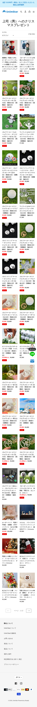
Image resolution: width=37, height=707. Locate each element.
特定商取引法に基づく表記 (13, 659)
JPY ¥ (18, 677)
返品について (8, 649)
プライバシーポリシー (11, 664)
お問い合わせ (8, 638)
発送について (8, 643)
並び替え (4, 32)
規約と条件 (7, 654)
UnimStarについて (10, 628)
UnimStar (15, 700)
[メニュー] (34, 11)
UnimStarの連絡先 (10, 633)
